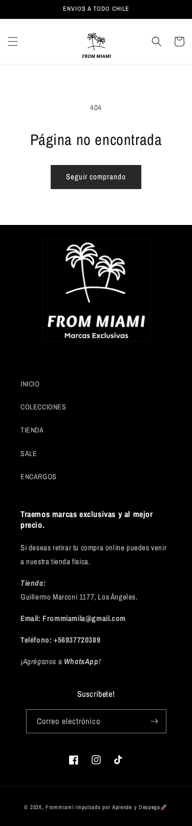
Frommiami (60, 807)
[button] (13, 41)
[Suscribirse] (154, 721)
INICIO (30, 383)
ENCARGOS (38, 476)
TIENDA (32, 430)
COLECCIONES (43, 406)
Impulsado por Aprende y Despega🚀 (121, 807)
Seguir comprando (96, 176)
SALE (28, 453)
